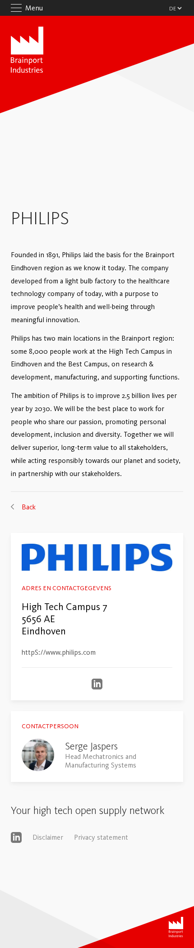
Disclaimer (47, 837)
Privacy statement (101, 837)
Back (29, 507)
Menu (34, 8)
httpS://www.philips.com (59, 652)
